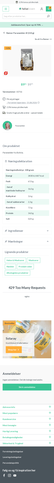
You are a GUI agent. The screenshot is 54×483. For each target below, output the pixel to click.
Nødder (10, 266)
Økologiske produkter (17, 273)
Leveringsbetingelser (12, 457)
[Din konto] (42, 9)
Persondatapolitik (11, 463)
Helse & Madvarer (15, 260)
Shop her (12, 349)
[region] (27, 59)
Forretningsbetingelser (13, 451)
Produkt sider (25, 266)
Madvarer (34, 260)
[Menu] (6, 9)
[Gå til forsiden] (27, 9)
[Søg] (48, 16)
